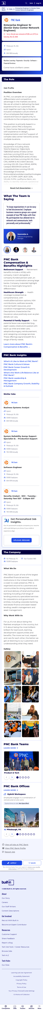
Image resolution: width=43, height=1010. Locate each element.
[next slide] (12, 777)
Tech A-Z (5, 955)
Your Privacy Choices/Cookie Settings (21, 991)
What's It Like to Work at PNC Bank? (21, 361)
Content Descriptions (10, 911)
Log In (38, 3)
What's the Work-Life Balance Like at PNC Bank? (21, 374)
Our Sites (5, 965)
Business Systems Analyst (16, 408)
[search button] (26, 3)
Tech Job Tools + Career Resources (15, 947)
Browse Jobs (7, 951)
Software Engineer (13, 467)
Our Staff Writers (9, 907)
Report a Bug (7, 943)
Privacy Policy (21, 983)
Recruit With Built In (10, 920)
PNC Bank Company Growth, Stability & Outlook (21, 385)
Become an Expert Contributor (14, 925)
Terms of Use (21, 987)
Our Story (6, 898)
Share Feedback (8, 938)
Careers (5, 902)
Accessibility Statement (21, 976)
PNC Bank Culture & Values (16, 364)
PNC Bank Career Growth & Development (16, 368)
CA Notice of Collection (22, 994)
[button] (7, 249)
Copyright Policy (21, 980)
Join (31, 3)
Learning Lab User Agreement (21, 973)
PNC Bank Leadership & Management (15, 379)
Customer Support (9, 934)
